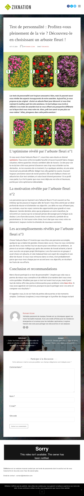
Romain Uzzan (30, 46)
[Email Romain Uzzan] (24, 327)
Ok (42, 492)
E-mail (13, 406)
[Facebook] (68, 6)
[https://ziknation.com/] (27, 327)
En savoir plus (33, 471)
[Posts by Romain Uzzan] (21, 46)
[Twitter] (71, 6)
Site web (13, 416)
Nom (12, 396)
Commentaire (16, 367)
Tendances (45, 46)
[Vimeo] (74, 6)
